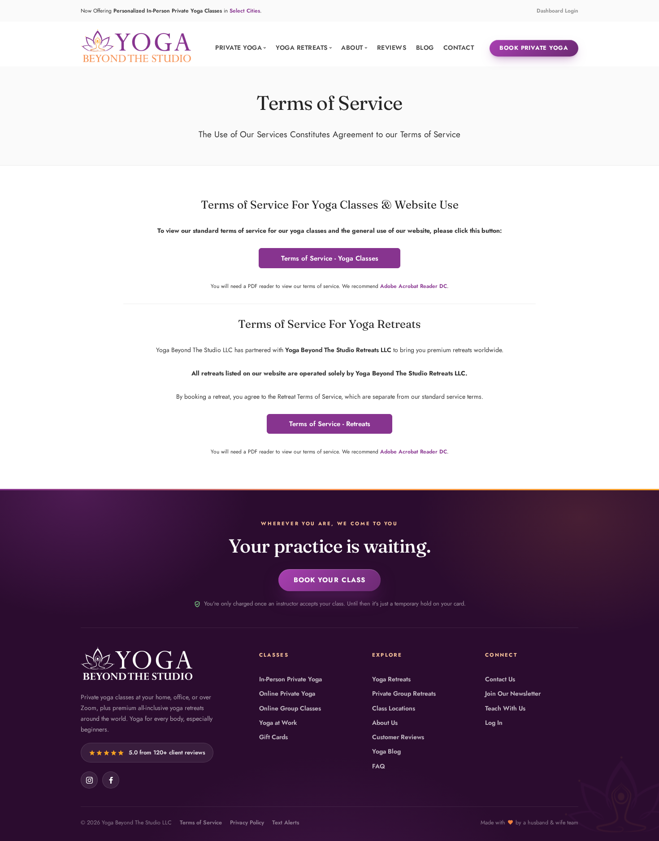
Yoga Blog (386, 751)
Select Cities (245, 11)
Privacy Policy (247, 823)
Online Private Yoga (287, 693)
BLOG (425, 47)
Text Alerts (285, 823)
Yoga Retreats (391, 679)
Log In (494, 722)
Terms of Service (201, 823)
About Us (385, 722)
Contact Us (500, 679)
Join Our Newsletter (513, 693)
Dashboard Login (557, 11)
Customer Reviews (398, 736)
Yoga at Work (278, 722)
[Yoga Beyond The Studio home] (137, 663)
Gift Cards (273, 736)
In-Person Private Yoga (290, 679)
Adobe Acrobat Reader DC (413, 286)
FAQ (378, 766)
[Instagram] (89, 780)
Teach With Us (505, 708)
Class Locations (393, 708)
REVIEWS (392, 47)
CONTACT (458, 47)
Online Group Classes (290, 708)
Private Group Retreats (404, 693)
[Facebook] (110, 780)
